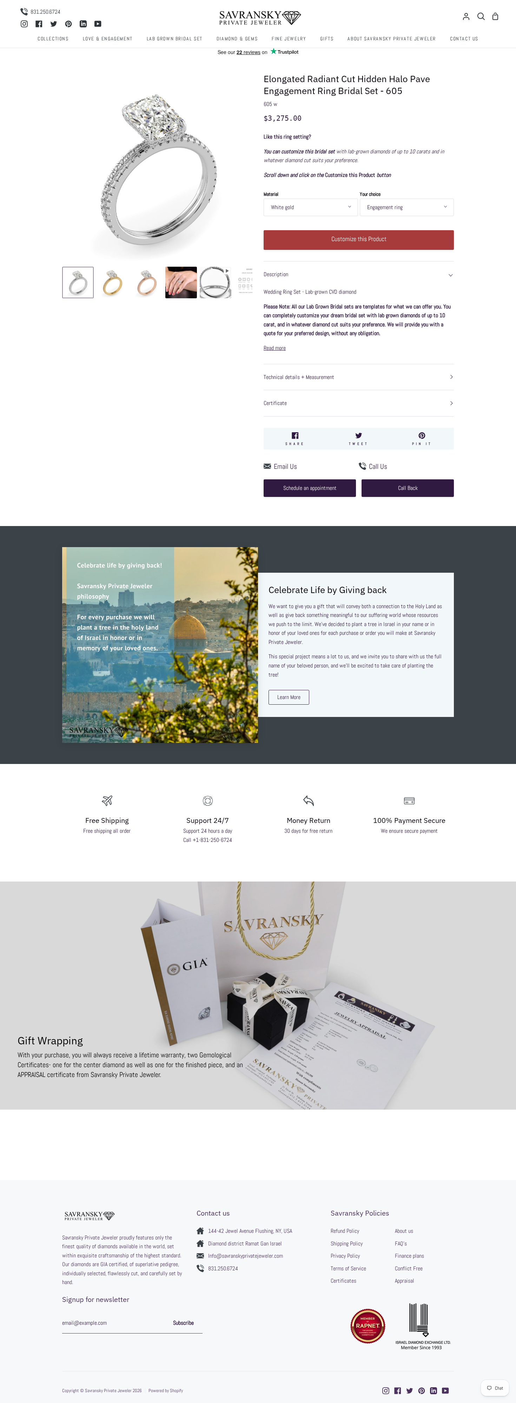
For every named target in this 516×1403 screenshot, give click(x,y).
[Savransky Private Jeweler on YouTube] (445, 1390)
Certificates (343, 1280)
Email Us (285, 466)
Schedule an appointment (310, 488)
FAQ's (401, 1243)
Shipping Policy (347, 1243)
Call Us (378, 466)
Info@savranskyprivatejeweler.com (245, 1255)
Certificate (275, 403)
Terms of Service (348, 1268)
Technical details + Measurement (299, 377)
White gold (282, 207)
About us (404, 1231)
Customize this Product (358, 239)
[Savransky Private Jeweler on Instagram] (385, 1390)
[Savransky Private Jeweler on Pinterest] (421, 1390)
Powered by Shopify (165, 1391)
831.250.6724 (223, 1268)
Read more (275, 348)
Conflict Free (409, 1268)
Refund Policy (345, 1231)
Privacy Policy (345, 1255)
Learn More (288, 697)
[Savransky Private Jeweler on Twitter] (409, 1390)
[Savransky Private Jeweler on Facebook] (397, 1390)
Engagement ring (385, 207)
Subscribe (183, 1322)
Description (276, 274)
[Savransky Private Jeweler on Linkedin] (433, 1390)
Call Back (408, 488)
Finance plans (409, 1255)
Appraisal (404, 1280)
